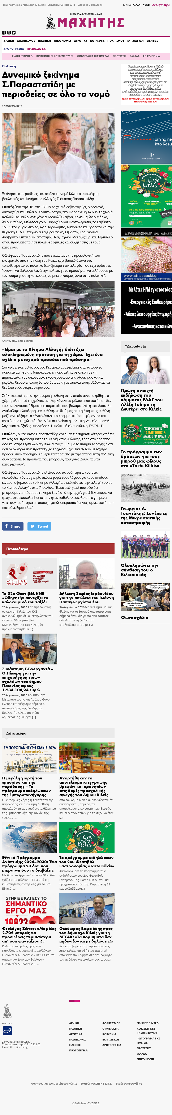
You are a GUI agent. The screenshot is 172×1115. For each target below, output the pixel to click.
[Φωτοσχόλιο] (145, 597)
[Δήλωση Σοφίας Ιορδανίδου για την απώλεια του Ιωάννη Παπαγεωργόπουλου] (87, 573)
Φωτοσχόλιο (135, 617)
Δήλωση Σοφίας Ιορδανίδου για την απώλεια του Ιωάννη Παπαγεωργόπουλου (86, 597)
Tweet (43, 526)
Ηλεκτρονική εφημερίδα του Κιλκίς (24, 5)
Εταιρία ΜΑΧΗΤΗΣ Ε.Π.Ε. (62, 5)
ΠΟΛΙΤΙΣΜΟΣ (115, 41)
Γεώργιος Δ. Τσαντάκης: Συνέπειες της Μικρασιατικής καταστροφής (144, 515)
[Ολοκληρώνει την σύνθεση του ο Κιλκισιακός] (145, 545)
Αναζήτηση (160, 5)
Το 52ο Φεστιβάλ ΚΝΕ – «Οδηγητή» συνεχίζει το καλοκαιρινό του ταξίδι (25, 597)
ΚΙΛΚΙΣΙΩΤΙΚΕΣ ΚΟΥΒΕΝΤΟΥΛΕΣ (54, 56)
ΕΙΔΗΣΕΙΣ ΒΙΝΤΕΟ (22, 56)
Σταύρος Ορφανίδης (90, 5)
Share (15, 526)
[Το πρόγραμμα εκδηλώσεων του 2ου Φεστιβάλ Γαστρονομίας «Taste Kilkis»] (87, 837)
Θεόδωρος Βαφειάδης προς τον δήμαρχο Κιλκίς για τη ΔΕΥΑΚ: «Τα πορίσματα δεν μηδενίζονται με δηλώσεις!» (86, 934)
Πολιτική (9, 66)
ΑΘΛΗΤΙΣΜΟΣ (26, 41)
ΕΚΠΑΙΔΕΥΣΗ (135, 41)
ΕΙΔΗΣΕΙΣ (152, 41)
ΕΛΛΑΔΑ (134, 56)
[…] (31, 629)
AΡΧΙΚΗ (9, 41)
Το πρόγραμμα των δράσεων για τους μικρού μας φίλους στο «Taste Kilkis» (141, 458)
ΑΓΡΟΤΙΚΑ (80, 41)
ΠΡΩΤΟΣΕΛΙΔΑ (36, 49)
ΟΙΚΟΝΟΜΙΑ (62, 41)
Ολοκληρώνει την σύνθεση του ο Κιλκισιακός (140, 569)
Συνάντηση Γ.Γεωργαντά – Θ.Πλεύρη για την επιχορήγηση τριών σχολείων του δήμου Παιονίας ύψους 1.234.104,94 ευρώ (27, 679)
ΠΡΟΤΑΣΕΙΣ (119, 56)
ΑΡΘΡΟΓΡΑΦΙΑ (14, 49)
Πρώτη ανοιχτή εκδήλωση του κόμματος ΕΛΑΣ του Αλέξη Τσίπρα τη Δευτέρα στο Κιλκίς (142, 399)
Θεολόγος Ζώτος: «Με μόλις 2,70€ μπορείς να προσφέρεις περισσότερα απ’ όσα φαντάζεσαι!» (29, 934)
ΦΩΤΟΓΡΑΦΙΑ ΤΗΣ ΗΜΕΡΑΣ (93, 56)
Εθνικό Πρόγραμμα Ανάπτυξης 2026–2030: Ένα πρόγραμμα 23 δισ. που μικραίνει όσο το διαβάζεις (29, 863)
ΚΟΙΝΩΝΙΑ (97, 41)
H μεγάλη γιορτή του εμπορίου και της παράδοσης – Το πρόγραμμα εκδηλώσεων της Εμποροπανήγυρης (26, 786)
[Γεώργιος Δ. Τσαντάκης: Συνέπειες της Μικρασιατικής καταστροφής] (145, 488)
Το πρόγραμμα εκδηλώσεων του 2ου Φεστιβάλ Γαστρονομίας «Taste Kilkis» (86, 861)
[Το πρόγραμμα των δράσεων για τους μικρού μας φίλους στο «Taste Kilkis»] (145, 431)
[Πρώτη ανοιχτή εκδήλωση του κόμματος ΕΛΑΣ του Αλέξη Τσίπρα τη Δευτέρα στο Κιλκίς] (145, 370)
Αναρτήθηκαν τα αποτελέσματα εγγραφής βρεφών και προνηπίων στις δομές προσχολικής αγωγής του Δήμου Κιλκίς (83, 786)
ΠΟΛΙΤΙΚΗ (44, 41)
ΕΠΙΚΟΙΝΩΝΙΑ (151, 56)
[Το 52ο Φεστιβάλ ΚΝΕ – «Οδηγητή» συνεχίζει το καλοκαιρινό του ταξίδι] (29, 573)
